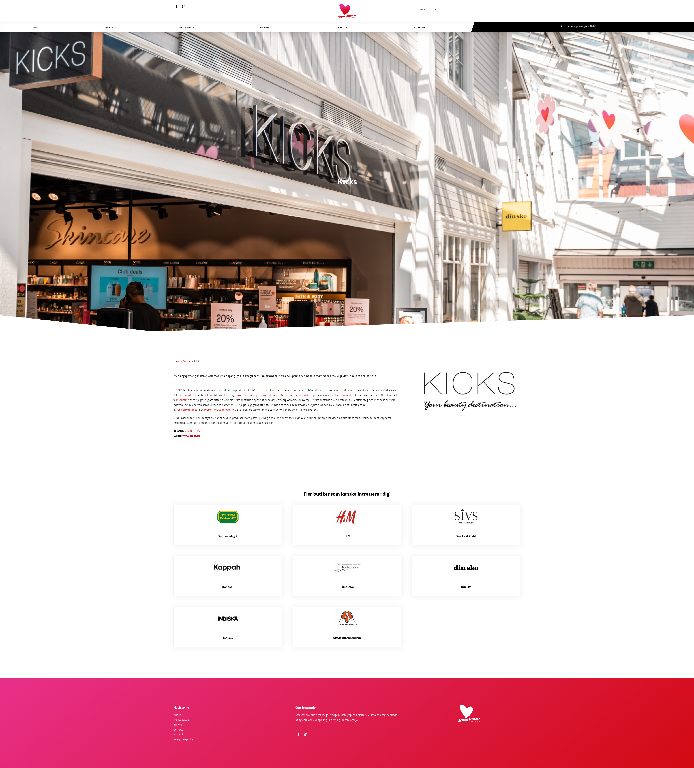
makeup (208, 395)
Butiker (108, 27)
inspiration (182, 400)
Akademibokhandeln (347, 638)
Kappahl (228, 587)
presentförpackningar (217, 410)
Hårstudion (347, 587)
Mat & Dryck (186, 27)
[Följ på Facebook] (176, 6)
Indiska (228, 638)
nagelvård (242, 395)
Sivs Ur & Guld (466, 536)
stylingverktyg (266, 395)
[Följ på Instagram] (184, 6)
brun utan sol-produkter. (296, 395)
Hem (35, 27)
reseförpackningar (187, 410)
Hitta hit (419, 27)
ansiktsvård (191, 395)
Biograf (265, 27)
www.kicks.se (191, 436)
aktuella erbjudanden (340, 395)
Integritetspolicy (183, 739)
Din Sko (466, 587)
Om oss (340, 27)
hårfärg (253, 395)
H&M (346, 536)
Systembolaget (227, 536)
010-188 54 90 (193, 431)
